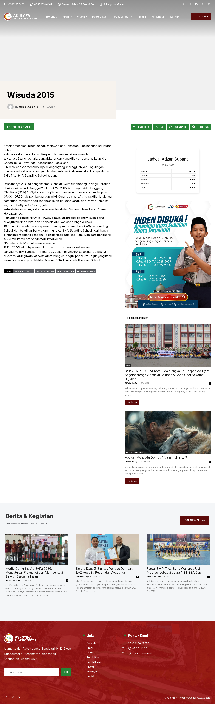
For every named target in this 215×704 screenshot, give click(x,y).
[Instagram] (190, 4)
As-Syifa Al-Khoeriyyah (135, 452)
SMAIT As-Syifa (65, 271)
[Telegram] (196, 4)
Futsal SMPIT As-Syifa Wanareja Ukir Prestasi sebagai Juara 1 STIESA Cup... (175, 570)
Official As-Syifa (28, 107)
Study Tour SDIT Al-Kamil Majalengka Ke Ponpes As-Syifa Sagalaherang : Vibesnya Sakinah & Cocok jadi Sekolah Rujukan (167, 375)
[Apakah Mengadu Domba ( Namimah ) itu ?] (168, 432)
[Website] (209, 4)
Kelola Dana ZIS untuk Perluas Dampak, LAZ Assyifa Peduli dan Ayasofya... (104, 570)
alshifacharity (24, 271)
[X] (202, 4)
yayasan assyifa (86, 271)
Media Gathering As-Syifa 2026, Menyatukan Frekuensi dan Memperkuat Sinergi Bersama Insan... (34, 572)
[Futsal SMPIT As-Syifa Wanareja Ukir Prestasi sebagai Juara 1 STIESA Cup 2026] (178, 549)
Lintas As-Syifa (45, 271)
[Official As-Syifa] (11, 107)
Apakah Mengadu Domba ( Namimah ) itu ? (156, 457)
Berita (128, 366)
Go (66, 672)
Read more (132, 402)
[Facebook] (183, 4)
